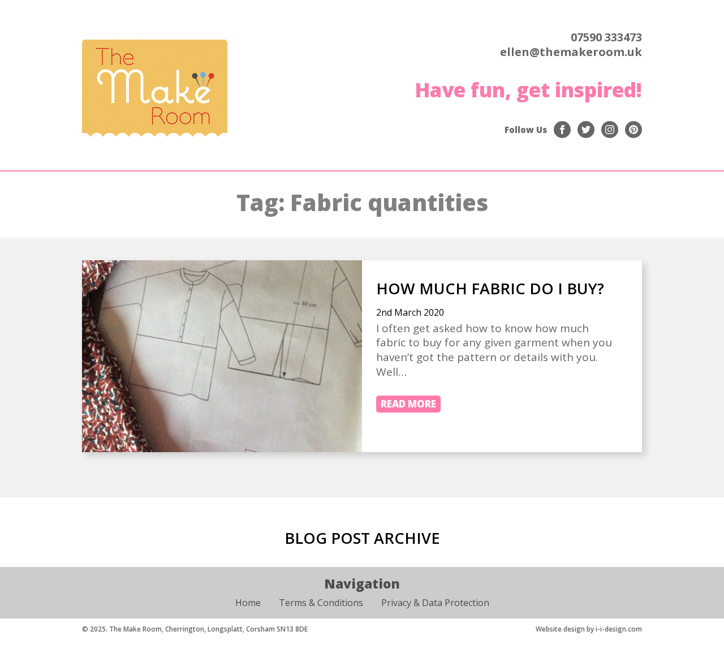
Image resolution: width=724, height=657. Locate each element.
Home (248, 602)
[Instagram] (609, 129)
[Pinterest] (633, 129)
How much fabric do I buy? (490, 288)
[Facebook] (562, 129)
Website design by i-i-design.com (589, 629)
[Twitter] (586, 129)
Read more (408, 403)
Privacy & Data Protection (435, 602)
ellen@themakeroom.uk (571, 51)
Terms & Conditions (321, 602)
